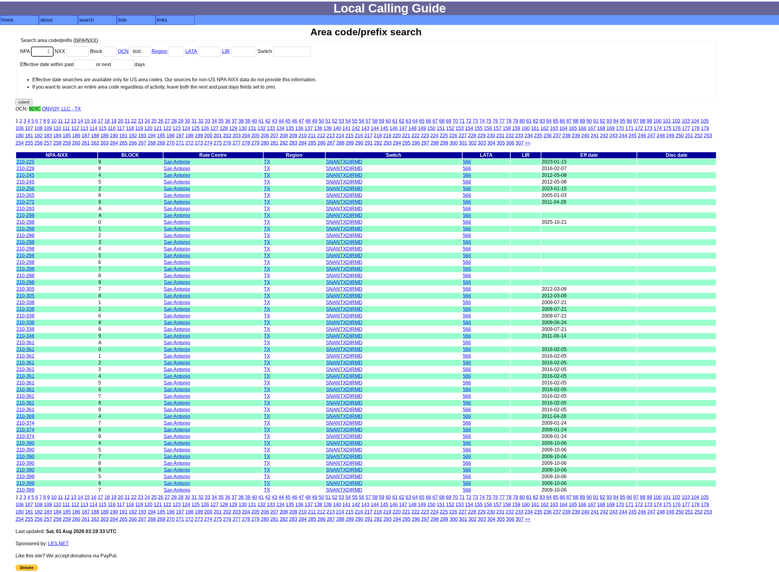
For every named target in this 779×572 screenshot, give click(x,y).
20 (120, 121)
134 (280, 128)
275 (218, 143)
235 (538, 135)
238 (566, 135)
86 (562, 121)
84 (549, 121)
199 (199, 135)
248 (661, 135)
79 (515, 121)
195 (161, 135)
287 (331, 143)
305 (501, 143)
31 (194, 121)
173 (648, 128)
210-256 (25, 188)
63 (408, 121)
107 (29, 128)
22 (134, 121)
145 (384, 128)
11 (60, 121)
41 (261, 121)
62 (401, 121)
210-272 (25, 202)
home (7, 20)
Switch (265, 51)
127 (214, 128)
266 (133, 143)
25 (154, 121)
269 (161, 143)
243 (614, 135)
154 (469, 128)
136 (299, 128)
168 (601, 128)
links (162, 20)
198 (189, 135)
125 (195, 128)
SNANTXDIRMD (344, 161)
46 (294, 121)
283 (293, 143)
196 (170, 135)
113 (84, 128)
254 (20, 143)
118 (130, 128)
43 (274, 121)
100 (657, 121)
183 (48, 135)
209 (293, 135)
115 (103, 128)
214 (340, 135)
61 (395, 121)
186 (76, 135)
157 (497, 128)
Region (159, 51)
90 (589, 121)
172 (639, 128)
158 (507, 128)
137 (309, 128)
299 (444, 143)
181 (29, 135)
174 (658, 128)
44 (281, 121)
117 (121, 128)
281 (274, 143)
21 (127, 121)
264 (114, 143)
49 (314, 121)
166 (582, 128)
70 (455, 121)
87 (569, 121)
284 (303, 143)
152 (450, 128)
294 (397, 143)
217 (368, 135)
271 (180, 143)
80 (522, 121)
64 (415, 121)
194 (152, 135)
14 (80, 121)
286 (321, 143)
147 (403, 128)
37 (234, 121)
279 (255, 143)
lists (122, 20)
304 (491, 143)
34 (214, 121)
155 (478, 128)
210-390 (25, 443)
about (46, 20)
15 (87, 121)
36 (227, 121)
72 (468, 121)
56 (361, 121)
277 (236, 143)
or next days (120, 64)
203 (236, 135)
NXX (60, 51)
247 (651, 135)
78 (509, 121)
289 (350, 143)
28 (174, 121)
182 (38, 135)
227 (463, 135)
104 (695, 121)
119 (139, 128)
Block (96, 51)
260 (76, 143)
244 (623, 135)
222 (415, 135)
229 (481, 135)
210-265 (25, 195)
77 (502, 121)
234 (529, 135)
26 (160, 121)
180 (20, 135)
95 (622, 121)
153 (460, 128)
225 (444, 135)
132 (261, 128)
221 (406, 135)
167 (592, 128)
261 (86, 143)
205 (255, 135)
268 (152, 143)
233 (519, 135)
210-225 (25, 161)
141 (346, 128)
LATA (191, 51)
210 (303, 135)
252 (698, 135)
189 (104, 135)
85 (555, 121)
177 (686, 128)
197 (180, 135)
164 (563, 128)
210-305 (25, 289)
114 (93, 128)
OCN (123, 51)
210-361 (25, 342)
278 (246, 143)
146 (394, 128)
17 (100, 121)
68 (442, 121)
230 (491, 135)
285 (312, 143)
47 (301, 121)
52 (334, 121)
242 (604, 135)
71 (462, 121)
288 (340, 143)
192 (133, 135)
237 (557, 135)
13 (73, 121)
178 (695, 128)
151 (441, 128)
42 (268, 121)
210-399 (25, 476)
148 (412, 128)
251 (689, 135)
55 (355, 121)
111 (66, 128)
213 (331, 135)
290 (359, 143)
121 (158, 128)
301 (463, 143)
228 (472, 135)
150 (431, 128)
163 (554, 128)
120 (148, 128)
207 (274, 135)
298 (435, 143)
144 (375, 128)
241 (595, 135)
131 (252, 128)
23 (140, 121)
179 (705, 128)
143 (365, 128)
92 (602, 121)
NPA (25, 51)
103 (686, 121)
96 (629, 121)
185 (67, 135)
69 (448, 121)
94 (616, 121)
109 (48, 128)
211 (312, 135)
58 (375, 121)
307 (519, 143)
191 (123, 135)
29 (180, 121)
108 (38, 128)
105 (704, 121)
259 (67, 143)
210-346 (25, 336)
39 (247, 121)
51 (328, 121)
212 (321, 135)
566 (467, 161)
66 (428, 121)
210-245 (25, 175)
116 (112, 128)
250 (680, 135)
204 (246, 135)
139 (327, 128)
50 (321, 121)
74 (482, 121)
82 (535, 121)
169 (610, 128)
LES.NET (58, 543)
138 (318, 128)
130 (243, 128)
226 (453, 135)
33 (207, 121)
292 (378, 143)
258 (57, 143)
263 (104, 143)
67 (435, 121)
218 (378, 135)
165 (573, 128)
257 (48, 143)
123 (177, 128)
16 (93, 121)
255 (29, 143)
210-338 (25, 302)
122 (167, 128)
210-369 (25, 416)
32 (201, 121)
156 (488, 128)
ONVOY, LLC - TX (61, 108)
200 (208, 135)
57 (368, 121)
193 (142, 135)
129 (233, 128)
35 (221, 121)
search (86, 20)
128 (224, 128)
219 (387, 135)
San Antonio (177, 161)
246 (642, 135)
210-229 (25, 168)
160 (526, 128)
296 (416, 143)
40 (254, 121)
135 (290, 128)
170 (620, 128)
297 (425, 143)
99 (649, 121)
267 (142, 143)
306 (510, 143)
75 (488, 121)
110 (57, 128)
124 (186, 128)
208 (284, 135)
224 (434, 135)
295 (406, 143)
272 (189, 143)
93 (609, 121)
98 (642, 121)
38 (241, 121)
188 (95, 135)
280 (265, 143)
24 (147, 121)
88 (575, 121)
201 (218, 135)
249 (670, 135)
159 (516, 128)
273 (199, 143)
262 (95, 143)
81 (529, 121)
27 (167, 121)
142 (356, 128)
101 (667, 121)
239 (576, 135)
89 (582, 121)
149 (422, 128)
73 (475, 121)
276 (227, 143)
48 (308, 121)
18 (107, 121)
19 (114, 121)
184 (57, 135)
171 (629, 128)
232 (510, 135)
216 (359, 135)
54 (348, 121)
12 (67, 121)
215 (349, 135)
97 (636, 121)
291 (369, 143)
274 (208, 143)
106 (20, 128)
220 (397, 135)
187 (86, 135)
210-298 (25, 215)
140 (337, 128)
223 (425, 135)
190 (114, 135)
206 (265, 135)
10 (54, 121)
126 (205, 128)
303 (482, 143)
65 (421, 121)
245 (632, 135)
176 (676, 128)
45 (288, 121)
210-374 (25, 423)
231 (500, 135)
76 (495, 121)
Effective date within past (47, 64)
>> (527, 143)
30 (187, 121)
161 (535, 128)
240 (585, 135)
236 (547, 135)
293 (387, 143)
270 (170, 143)
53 (341, 121)
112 (75, 128)
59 (381, 121)
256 (38, 143)
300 (453, 143)
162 (544, 128)
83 (542, 121)
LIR (226, 51)
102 (676, 121)
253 (708, 135)
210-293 (25, 208)
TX (267, 161)
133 (271, 128)
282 (284, 143)
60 (388, 121)
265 (123, 143)
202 (227, 135)
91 (596, 121)
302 (472, 143)
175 (667, 128)
